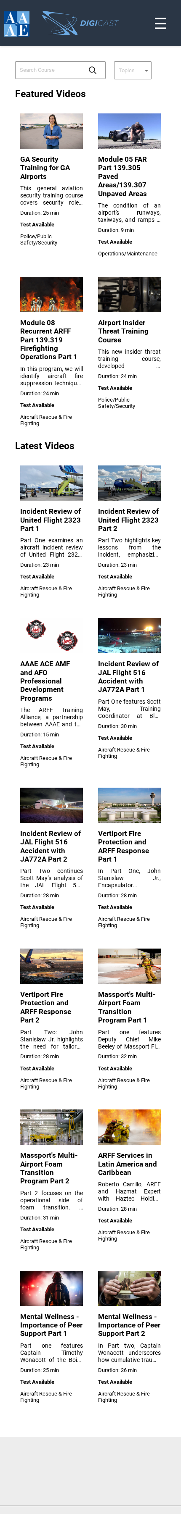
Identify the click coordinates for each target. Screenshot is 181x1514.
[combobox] (48, 70)
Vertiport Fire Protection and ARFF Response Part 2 (45, 1007)
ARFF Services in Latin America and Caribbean (127, 1164)
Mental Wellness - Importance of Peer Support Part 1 (51, 1325)
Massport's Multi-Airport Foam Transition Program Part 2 (49, 1168)
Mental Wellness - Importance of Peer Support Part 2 (129, 1325)
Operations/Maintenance (127, 253)
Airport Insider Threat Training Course (123, 331)
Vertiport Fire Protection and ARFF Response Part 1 (123, 846)
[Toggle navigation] (176, 1)
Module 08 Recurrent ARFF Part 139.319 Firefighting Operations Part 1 (48, 339)
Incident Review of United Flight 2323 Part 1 (50, 520)
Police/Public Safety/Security (38, 239)
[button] (92, 70)
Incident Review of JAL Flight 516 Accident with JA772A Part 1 (128, 677)
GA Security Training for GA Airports (45, 168)
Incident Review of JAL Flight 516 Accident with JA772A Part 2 (50, 846)
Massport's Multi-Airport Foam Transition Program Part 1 (127, 1007)
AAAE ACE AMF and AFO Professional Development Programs (45, 681)
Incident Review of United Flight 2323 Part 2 (128, 520)
